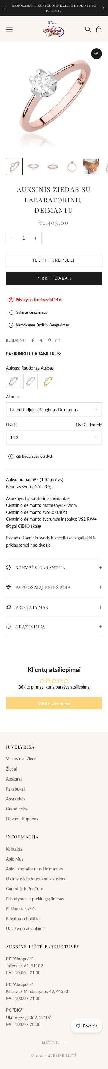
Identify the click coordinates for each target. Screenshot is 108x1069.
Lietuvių (51, 1042)
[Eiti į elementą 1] (14, 166)
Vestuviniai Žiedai (22, 758)
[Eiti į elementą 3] (52, 166)
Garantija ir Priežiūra (24, 888)
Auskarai (14, 778)
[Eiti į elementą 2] (33, 166)
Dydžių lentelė (89, 424)
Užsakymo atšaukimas (26, 928)
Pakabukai (15, 788)
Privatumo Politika (23, 918)
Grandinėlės (17, 808)
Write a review (54, 703)
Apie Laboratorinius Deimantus (34, 868)
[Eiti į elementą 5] (91, 166)
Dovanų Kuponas (22, 818)
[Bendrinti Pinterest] (49, 340)
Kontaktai (14, 848)
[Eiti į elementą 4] (72, 166)
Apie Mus (14, 858)
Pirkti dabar (54, 278)
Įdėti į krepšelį (54, 260)
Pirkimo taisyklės (21, 908)
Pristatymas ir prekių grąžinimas (35, 898)
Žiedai (11, 769)
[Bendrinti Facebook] (32, 340)
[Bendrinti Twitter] (41, 340)
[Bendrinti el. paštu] (58, 340)
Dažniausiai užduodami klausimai (36, 878)
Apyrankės (15, 798)
